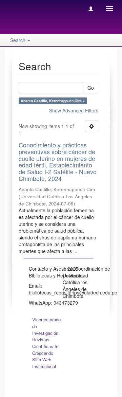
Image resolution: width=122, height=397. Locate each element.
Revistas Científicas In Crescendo (45, 346)
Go (90, 87)
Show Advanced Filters (73, 110)
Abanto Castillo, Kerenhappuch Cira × (53, 100)
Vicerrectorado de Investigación (46, 326)
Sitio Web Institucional (44, 362)
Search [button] (18, 40)
